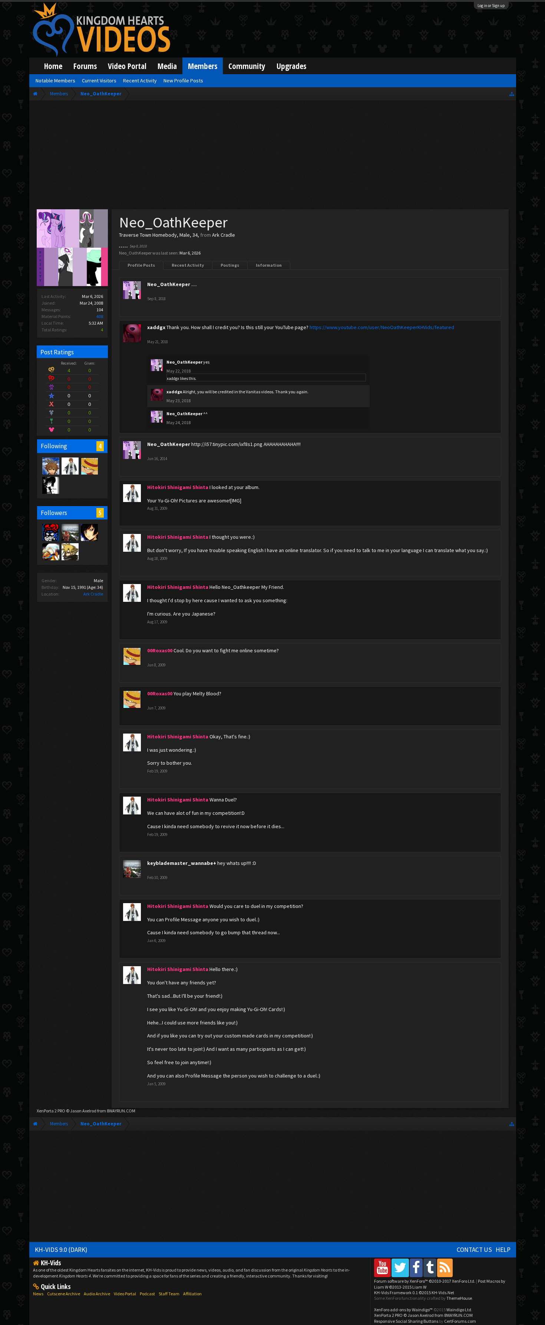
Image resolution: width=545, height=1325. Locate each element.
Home (53, 65)
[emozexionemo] (89, 532)
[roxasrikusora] (70, 551)
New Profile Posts (183, 80)
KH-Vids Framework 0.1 (414, 1292)
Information (269, 265)
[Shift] (50, 532)
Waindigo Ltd (458, 1309)
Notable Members (55, 80)
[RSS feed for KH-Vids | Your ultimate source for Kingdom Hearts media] (445, 1267)
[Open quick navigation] (511, 93)
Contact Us (474, 1250)
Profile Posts (141, 265)
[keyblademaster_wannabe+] (70, 532)
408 (99, 316)
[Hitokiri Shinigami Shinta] (70, 466)
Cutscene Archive (63, 1293)
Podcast (147, 1293)
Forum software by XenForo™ (424, 1281)
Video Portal (127, 65)
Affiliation (192, 1293)
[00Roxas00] (89, 466)
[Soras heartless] (50, 485)
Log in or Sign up (491, 5)
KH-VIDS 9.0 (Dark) (61, 1250)
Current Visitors (99, 80)
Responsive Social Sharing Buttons (406, 1321)
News (38, 1293)
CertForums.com (460, 1321)
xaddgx (156, 327)
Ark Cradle (93, 594)
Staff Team (169, 1293)
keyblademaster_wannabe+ (181, 863)
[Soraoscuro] (50, 466)
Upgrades (291, 65)
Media (167, 65)
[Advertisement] (272, 157)
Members (202, 65)
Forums (85, 65)
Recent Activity (188, 265)
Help (503, 1250)
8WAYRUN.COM (121, 1111)
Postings (230, 265)
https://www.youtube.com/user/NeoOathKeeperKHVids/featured (382, 327)
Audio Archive (97, 1293)
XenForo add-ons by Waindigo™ (403, 1309)
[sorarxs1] (50, 551)
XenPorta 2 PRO (51, 1111)
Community (246, 65)
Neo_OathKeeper (168, 284)
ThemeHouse (459, 1298)
